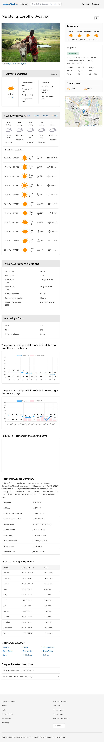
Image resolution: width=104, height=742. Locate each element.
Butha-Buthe (7, 651)
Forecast (86, 4)
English (59, 725)
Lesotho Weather (10, 4)
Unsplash (23, 64)
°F (12, 97)
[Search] (59, 4)
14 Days (45, 116)
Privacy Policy (58, 710)
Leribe (25, 647)
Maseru (6, 647)
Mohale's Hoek (48, 647)
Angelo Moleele (13, 64)
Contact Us (57, 706)
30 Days (54, 116)
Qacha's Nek (27, 651)
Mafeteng (5, 723)
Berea (5, 655)
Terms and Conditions (61, 718)
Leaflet (84, 125)
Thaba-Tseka (48, 651)
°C (9, 97)
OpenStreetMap (92, 125)
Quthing (46, 655)
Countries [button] (96, 4)
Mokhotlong (27, 655)
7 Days (28, 116)
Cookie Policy (58, 714)
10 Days (36, 116)
